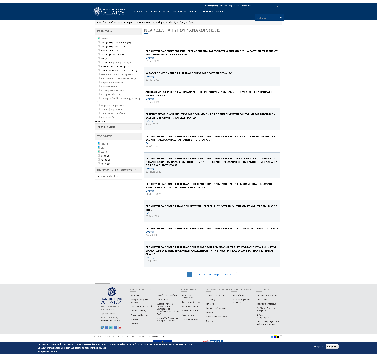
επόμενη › (214, 274)
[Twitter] (111, 327)
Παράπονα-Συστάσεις (266, 304)
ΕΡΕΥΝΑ (154, 11)
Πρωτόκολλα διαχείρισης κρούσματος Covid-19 (167, 319)
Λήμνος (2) (106, 163)
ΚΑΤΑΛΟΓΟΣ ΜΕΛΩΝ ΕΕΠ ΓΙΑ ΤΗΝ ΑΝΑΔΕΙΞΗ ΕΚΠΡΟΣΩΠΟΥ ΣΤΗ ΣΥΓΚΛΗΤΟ (188, 73)
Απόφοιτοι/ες (226, 6)
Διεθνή (236, 6)
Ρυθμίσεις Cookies (48, 351)
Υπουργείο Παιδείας (139, 315)
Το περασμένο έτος (145, 22)
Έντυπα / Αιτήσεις (138, 310)
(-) (98, 176)
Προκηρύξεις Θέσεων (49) (113, 46)
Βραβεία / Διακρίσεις (191, 306)
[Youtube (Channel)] (119, 327)
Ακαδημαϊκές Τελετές (215, 295)
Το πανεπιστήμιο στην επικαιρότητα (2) (119, 62)
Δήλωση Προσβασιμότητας (264, 316)
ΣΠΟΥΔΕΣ (139, 11)
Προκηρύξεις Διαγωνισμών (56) (116, 42)
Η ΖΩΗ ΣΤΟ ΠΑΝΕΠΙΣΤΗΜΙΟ (179, 11)
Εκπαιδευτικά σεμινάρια (216, 308)
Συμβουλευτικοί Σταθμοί (141, 306)
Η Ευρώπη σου (163, 299)
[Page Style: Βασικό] (272, 336)
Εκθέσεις (210, 304)
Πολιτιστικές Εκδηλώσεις (216, 316)
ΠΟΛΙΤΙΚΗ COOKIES (138, 336)
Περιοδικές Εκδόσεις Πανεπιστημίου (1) (120, 70)
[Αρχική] (111, 11)
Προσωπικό (247, 6)
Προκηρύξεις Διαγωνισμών (187, 296)
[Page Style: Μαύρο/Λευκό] (281, 336)
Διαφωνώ (332, 346)
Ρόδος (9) (105, 159)
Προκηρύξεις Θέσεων (191, 302)
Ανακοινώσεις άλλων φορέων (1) (116, 66)
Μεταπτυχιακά (188, 315)
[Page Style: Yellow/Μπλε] (275, 336)
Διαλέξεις (210, 299)
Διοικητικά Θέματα (190, 310)
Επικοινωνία (262, 299)
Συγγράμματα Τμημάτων (167, 295)
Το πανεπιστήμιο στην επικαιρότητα (241, 300)
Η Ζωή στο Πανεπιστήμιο (119, 22)
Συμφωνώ (319, 346)
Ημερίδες (210, 312)
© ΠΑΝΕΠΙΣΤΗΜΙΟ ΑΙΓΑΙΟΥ (104, 336)
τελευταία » (229, 274)
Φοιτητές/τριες (211, 6)
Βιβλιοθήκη (135, 295)
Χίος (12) (105, 155)
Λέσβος (161, 22)
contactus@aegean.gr (110, 320)
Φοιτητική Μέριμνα (190, 319)
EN (278, 5)
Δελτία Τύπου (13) (109, 50)
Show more (100, 121)
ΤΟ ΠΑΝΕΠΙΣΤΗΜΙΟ (210, 11)
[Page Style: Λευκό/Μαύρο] (278, 336)
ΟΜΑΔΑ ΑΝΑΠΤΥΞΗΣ (157, 336)
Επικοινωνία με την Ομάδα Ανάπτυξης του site (268, 323)
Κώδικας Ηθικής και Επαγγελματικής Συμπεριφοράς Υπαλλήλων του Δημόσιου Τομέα (168, 309)
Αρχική (100, 22)
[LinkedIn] (115, 327)
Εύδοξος (134, 323)
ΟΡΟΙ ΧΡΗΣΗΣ (123, 336)
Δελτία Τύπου (238, 295)
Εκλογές (172, 22)
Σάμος (181, 22)
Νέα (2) (104, 58)
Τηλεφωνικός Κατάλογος (267, 295)
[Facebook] (106, 327)
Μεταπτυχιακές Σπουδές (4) (114, 54)
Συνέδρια (210, 321)
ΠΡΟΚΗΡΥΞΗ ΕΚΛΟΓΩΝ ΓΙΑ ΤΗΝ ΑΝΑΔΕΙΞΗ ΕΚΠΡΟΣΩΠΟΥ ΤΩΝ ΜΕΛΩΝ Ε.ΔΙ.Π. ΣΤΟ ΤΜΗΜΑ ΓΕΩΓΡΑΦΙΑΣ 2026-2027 (211, 228)
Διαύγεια (134, 319)
